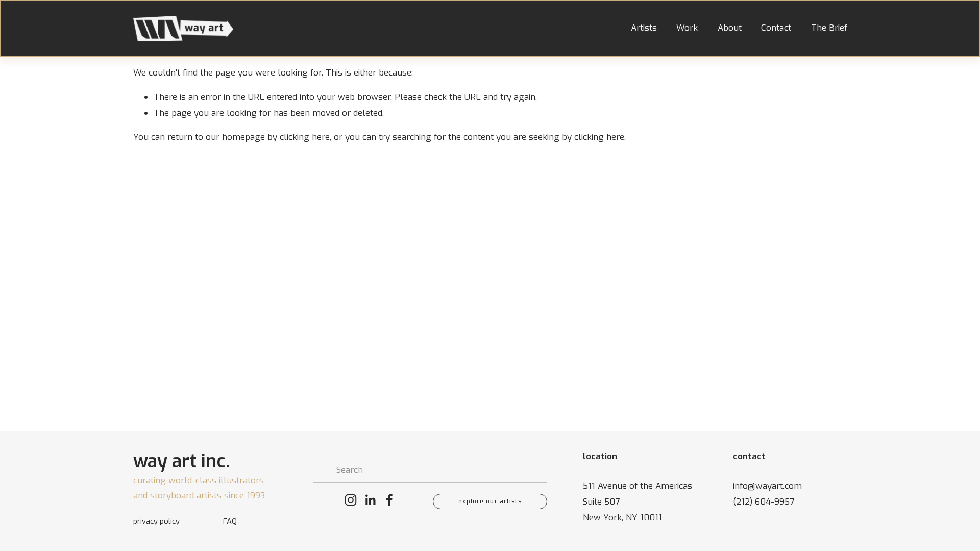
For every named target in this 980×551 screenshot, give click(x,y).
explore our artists (489, 501)
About (730, 28)
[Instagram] (351, 500)
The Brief (829, 28)
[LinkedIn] (370, 500)
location (600, 457)
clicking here (305, 137)
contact (749, 457)
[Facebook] (389, 500)
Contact (776, 28)
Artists (644, 28)
